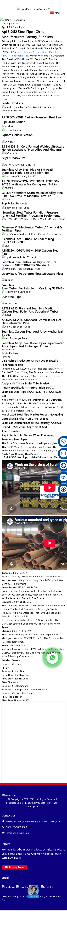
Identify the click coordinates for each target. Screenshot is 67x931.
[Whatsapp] (52, 658)
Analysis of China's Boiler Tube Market (25, 383)
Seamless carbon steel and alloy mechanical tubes (32, 333)
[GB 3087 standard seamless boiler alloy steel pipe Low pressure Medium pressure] (8, 187)
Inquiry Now (16, 867)
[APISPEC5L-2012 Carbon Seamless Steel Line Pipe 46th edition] (33, 108)
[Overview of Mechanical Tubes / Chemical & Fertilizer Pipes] (33, 220)
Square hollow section (17, 135)
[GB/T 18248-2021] (9, 152)
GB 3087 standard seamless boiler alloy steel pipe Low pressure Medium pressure (33, 194)
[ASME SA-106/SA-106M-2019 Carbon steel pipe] (5, 245)
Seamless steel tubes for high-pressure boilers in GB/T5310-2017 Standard (29, 263)
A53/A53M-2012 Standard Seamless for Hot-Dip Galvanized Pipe (32, 321)
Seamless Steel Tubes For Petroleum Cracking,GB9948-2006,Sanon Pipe (33, 288)
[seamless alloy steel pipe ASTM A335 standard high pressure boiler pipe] (18, 164)
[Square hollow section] (11, 129)
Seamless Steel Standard (15, 685)
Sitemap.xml (32, 806)
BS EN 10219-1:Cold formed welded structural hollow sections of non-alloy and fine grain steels (33, 149)
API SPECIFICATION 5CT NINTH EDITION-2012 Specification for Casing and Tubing (30, 182)
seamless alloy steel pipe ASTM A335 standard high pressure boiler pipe (27, 171)
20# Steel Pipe (11, 297)
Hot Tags (52, 802)
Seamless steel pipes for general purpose (24, 689)
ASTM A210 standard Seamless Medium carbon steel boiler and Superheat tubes (30, 309)
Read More (8, 126)
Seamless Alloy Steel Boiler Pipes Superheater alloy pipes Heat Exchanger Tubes (33, 344)
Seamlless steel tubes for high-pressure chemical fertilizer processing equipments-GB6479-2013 (31, 215)
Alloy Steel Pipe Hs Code (15, 678)
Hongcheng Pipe (19, 55)
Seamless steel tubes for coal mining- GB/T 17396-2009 (28, 240)
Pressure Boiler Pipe (43, 52)
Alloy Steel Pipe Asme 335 (16, 700)
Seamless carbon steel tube (17, 693)
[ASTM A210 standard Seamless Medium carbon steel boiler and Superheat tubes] (9, 303)
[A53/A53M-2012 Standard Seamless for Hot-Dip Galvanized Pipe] (7, 314)
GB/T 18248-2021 (13, 158)
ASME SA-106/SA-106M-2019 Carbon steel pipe (30, 252)
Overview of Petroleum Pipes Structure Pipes (32, 273)
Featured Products (35, 802)
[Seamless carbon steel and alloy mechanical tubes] (16, 326)
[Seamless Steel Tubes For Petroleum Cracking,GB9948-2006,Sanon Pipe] (7, 280)
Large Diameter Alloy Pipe (15, 675)
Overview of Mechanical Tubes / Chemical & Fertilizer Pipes (32, 228)
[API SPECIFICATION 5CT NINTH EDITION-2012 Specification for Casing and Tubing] (19, 176)
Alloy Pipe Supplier (12, 696)
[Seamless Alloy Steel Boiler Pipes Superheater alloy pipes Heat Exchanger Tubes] (14, 337)
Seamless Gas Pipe (11, 664)
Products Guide (14, 802)
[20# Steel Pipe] (16, 291)
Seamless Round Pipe (13, 671)
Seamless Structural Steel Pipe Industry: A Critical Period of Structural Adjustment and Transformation (32, 427)
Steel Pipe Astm (10, 682)
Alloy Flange (24, 52)
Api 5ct (5, 667)
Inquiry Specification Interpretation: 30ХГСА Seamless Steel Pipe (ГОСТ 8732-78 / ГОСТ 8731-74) (32, 392)
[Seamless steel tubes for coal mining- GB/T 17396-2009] (32, 233)
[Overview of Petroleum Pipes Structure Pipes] (21, 268)
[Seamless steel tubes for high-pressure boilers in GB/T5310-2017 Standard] (21, 256)
